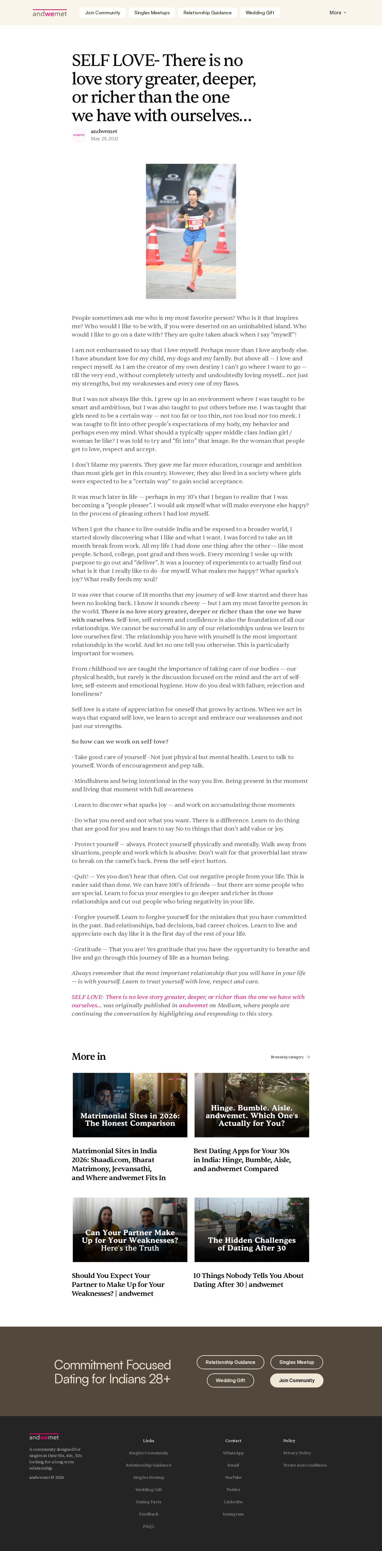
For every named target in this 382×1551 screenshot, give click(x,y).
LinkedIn (233, 1501)
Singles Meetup (148, 1477)
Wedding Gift (148, 1489)
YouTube (233, 1477)
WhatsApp (233, 1453)
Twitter (233, 1489)
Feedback (148, 1514)
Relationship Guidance (149, 1465)
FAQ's (148, 1526)
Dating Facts (148, 1501)
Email (233, 1465)
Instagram (233, 1514)
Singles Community (148, 1453)
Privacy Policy (297, 1453)
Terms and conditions (305, 1465)
